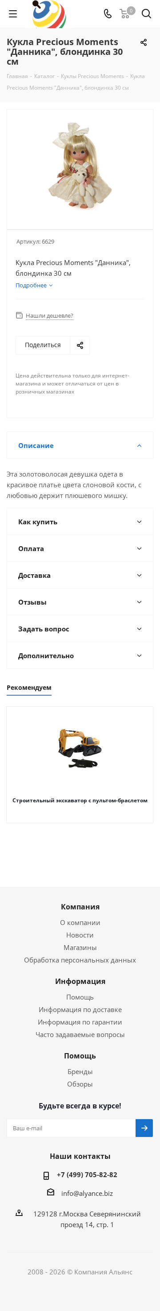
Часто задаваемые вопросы (80, 1034)
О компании (80, 922)
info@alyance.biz (87, 1193)
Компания (80, 907)
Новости (80, 934)
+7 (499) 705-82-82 (87, 1174)
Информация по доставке (80, 1009)
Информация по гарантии (80, 1021)
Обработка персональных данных (80, 959)
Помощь (80, 996)
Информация (80, 981)
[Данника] (80, 165)
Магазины (80, 947)
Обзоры (80, 1083)
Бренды (80, 1071)
